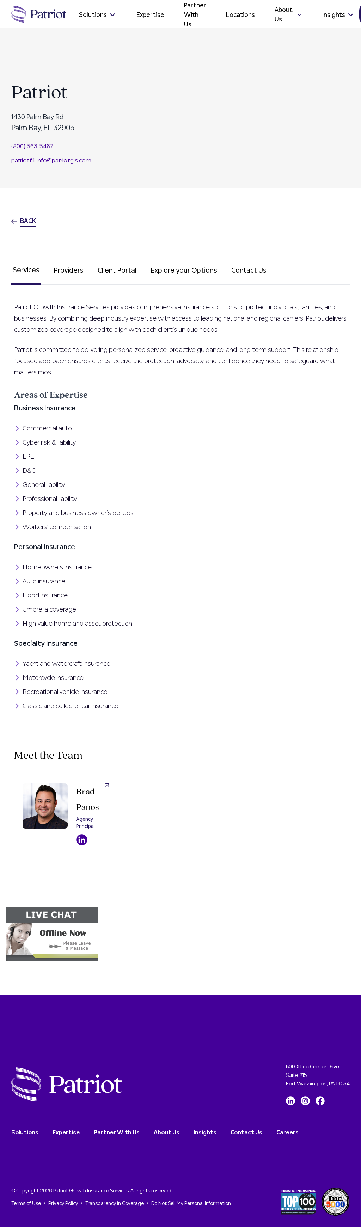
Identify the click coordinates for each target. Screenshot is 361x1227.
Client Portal (117, 270)
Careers (287, 1132)
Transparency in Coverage (114, 1203)
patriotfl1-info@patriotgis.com (51, 160)
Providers (69, 270)
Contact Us (249, 270)
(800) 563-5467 (32, 146)
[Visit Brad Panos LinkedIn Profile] (81, 839)
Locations (240, 15)
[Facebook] (320, 1100)
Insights (333, 15)
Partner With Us (195, 14)
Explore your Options (184, 270)
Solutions (93, 15)
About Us (284, 15)
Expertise (150, 15)
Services (26, 270)
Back (28, 221)
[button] (180, 934)
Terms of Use (26, 1203)
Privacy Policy (63, 1203)
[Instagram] (305, 1100)
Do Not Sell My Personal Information (191, 1203)
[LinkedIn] (290, 1100)
